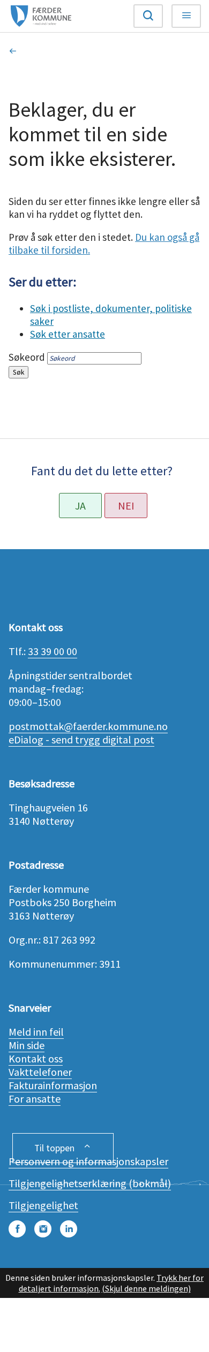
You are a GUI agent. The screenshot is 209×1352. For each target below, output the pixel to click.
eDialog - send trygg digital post (81, 739)
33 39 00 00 (52, 651)
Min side (26, 1045)
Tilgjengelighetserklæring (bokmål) (90, 1183)
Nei (126, 505)
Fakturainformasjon (53, 1085)
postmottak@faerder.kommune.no (88, 726)
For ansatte (35, 1098)
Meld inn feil (36, 1031)
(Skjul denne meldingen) (146, 1288)
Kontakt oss (36, 1058)
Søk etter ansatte (67, 334)
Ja (80, 505)
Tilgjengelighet (43, 1205)
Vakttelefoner (40, 1071)
